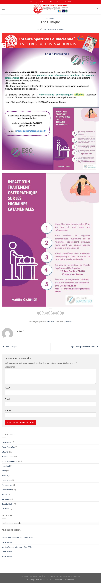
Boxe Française (8, 447)
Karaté (5, 475)
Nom (7, 388)
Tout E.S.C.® (7, 504)
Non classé (6, 480)
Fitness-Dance (8, 456)
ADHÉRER (42, 576)
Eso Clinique (11, 346)
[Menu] (3, 9)
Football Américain (10, 461)
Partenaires (50, 18)
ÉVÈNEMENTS (53, 576)
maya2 (61, 29)
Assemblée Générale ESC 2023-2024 (17, 537)
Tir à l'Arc (6, 499)
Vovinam (5, 508)
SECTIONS (33, 576)
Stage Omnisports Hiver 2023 (82, 346)
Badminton (6, 442)
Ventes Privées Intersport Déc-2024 (17, 547)
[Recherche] (98, 8)
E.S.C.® (5, 452)
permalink (68, 322)
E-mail (8, 399)
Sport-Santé (7, 489)
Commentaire (11, 367)
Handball (6, 466)
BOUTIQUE (75, 576)
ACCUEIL (24, 576)
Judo (4, 470)
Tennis (4, 494)
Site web (8, 410)
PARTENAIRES (65, 576)
